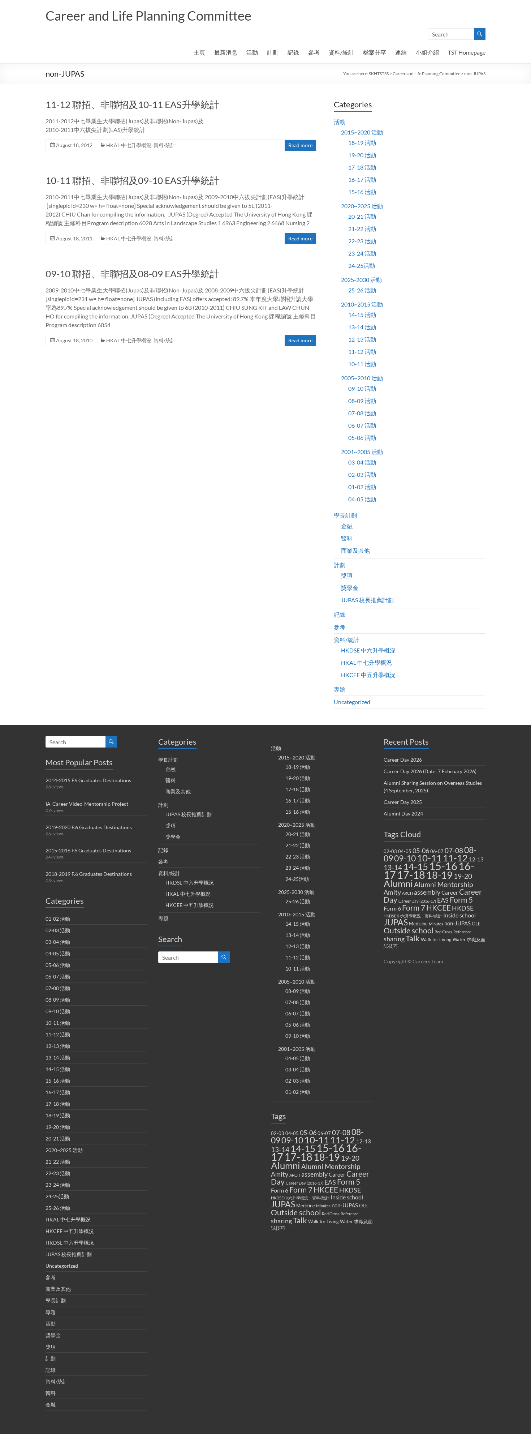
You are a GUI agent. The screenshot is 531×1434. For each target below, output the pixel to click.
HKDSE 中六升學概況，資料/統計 (300, 1197)
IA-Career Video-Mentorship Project (87, 804)
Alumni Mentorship (330, 1166)
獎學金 (349, 587)
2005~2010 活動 (362, 377)
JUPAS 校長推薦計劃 (367, 599)
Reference (350, 1213)
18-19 (327, 1157)
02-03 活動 (362, 474)
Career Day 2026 (403, 760)
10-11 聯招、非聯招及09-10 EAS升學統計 (132, 180)
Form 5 (348, 1181)
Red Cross (331, 1213)
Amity (279, 1174)
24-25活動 (361, 265)
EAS (330, 1182)
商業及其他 (355, 550)
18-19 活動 (362, 142)
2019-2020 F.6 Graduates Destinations (89, 827)
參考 (314, 52)
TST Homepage (466, 52)
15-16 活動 (362, 191)
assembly (314, 1174)
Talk (300, 1220)
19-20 (350, 1158)
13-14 (280, 1149)
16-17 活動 (362, 179)
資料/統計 (341, 52)
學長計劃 (345, 515)
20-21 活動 (362, 216)
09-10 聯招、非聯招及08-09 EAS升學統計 (132, 273)
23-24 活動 (362, 253)
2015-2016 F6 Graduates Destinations (88, 850)
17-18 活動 (362, 167)
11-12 (342, 1140)
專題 (339, 689)
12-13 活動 (362, 339)
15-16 (330, 1148)
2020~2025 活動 (362, 205)
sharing (281, 1221)
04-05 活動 (362, 499)
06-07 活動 (362, 425)
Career (337, 1174)
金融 (347, 525)
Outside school (296, 1212)
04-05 (292, 1133)
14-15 (302, 1148)
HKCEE (326, 1189)
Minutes (323, 1205)
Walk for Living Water (330, 1221)
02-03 (277, 1133)
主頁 (199, 52)
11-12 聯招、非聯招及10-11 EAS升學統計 (132, 104)
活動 (252, 52)
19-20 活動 (362, 154)
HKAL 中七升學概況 (128, 145)
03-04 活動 (362, 462)
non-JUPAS (345, 1205)
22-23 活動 (362, 240)
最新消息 (225, 52)
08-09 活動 (362, 400)
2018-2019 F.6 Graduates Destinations (89, 874)
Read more (300, 145)
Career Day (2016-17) (304, 1183)
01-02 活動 (362, 486)
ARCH (294, 1175)
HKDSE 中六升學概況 (368, 650)
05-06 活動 (362, 437)
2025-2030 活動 (361, 279)
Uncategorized (352, 701)
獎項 (347, 575)
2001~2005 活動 (362, 451)
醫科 (347, 538)
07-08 (341, 1132)
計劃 (273, 52)
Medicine (305, 1205)
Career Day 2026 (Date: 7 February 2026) (430, 771)
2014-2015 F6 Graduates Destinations (88, 780)
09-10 (292, 1140)
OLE (363, 1205)
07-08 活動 (362, 413)
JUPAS (283, 1204)
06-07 (324, 1133)
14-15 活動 (362, 314)
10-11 (316, 1140)
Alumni (285, 1165)
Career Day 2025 (403, 802)
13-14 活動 (362, 327)
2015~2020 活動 (362, 132)
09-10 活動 (362, 388)
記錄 (293, 52)
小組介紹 (427, 52)
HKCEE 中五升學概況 (368, 674)
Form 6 (279, 1190)
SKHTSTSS (379, 73)
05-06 (308, 1133)
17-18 (298, 1156)
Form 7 (300, 1189)
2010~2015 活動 (362, 304)
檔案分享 (374, 52)
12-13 (363, 1141)
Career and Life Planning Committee (148, 15)
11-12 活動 (362, 351)
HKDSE (350, 1190)
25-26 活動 (362, 290)
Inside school (347, 1197)
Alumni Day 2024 (403, 813)
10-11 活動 (362, 363)
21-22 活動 (362, 228)
